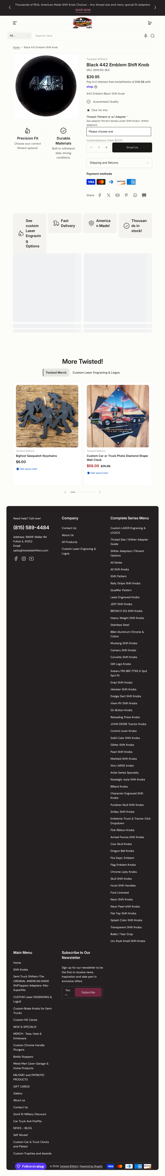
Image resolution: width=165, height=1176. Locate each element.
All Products (69, 542)
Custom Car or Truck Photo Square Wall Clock (44, 457)
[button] (149, 23)
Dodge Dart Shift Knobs (125, 696)
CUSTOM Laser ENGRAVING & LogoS (32, 999)
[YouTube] (31, 558)
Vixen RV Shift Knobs (123, 703)
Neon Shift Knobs (121, 899)
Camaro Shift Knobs (123, 650)
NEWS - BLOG (22, 1128)
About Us (68, 535)
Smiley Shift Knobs (122, 812)
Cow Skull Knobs (121, 844)
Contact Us (69, 528)
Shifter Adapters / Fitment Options (127, 553)
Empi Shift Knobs (121, 682)
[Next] (155, 7)
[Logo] (82, 23)
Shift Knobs (20, 969)
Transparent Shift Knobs (126, 927)
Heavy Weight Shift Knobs (127, 618)
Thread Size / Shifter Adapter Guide (129, 542)
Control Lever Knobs (123, 731)
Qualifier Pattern (121, 590)
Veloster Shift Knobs (123, 689)
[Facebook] (16, 558)
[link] (99, 195)
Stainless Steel (119, 625)
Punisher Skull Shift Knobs (127, 805)
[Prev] (9, 7)
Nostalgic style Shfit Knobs (127, 779)
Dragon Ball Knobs (122, 851)
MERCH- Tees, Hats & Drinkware (27, 1036)
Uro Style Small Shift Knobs (127, 941)
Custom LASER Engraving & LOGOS (128, 530)
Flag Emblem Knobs (123, 865)
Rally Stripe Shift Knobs (125, 583)
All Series (116, 562)
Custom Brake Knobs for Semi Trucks (32, 1011)
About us (19, 1100)
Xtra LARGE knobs (122, 765)
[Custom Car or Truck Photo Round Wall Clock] (118, 416)
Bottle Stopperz (23, 1056)
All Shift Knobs (119, 569)
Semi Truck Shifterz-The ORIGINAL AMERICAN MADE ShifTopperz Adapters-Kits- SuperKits (31, 983)
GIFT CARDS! (21, 1086)
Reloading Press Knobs (125, 717)
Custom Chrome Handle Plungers (28, 1047)
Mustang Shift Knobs (123, 643)
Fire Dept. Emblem (122, 858)
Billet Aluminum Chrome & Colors (127, 634)
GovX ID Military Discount (29, 1114)
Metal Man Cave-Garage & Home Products (30, 1066)
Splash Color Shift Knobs (126, 920)
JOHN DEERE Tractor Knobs (128, 724)
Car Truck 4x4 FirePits (27, 1121)
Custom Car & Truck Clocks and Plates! (31, 1144)
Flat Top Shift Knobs (123, 913)
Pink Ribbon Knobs (122, 830)
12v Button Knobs (121, 710)
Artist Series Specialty (124, 772)
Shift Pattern (118, 576)
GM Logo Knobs (120, 664)
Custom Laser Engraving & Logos (79, 551)
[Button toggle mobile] (15, 23)
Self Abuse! (20, 1135)
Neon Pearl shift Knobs (125, 906)
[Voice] (145, 35)
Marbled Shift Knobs (123, 758)
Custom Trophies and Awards (32, 1153)
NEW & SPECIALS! (24, 1027)
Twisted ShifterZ (69, 1166)
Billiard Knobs (119, 786)
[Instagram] (23, 558)
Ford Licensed (119, 892)
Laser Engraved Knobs (124, 597)
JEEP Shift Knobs (121, 604)
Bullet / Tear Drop (121, 934)
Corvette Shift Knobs (123, 657)
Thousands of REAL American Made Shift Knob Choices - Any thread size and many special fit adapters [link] (82, 4)
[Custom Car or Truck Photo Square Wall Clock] (47, 416)
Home (16, 47)
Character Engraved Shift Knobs (126, 796)
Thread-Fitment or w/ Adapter (106, 117)
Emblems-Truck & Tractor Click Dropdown (130, 821)
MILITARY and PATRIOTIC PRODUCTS (28, 1077)
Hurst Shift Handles (123, 885)
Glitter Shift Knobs (122, 745)
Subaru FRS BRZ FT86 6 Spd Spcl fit (128, 673)
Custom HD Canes (25, 1020)
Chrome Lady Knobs (123, 872)
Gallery (18, 1093)
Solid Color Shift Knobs (125, 738)
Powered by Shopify (91, 1166)
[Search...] (152, 35)
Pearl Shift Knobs (121, 752)
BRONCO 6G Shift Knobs (126, 611)
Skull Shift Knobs (121, 878)
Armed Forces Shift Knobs (127, 837)
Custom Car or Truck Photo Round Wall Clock (114, 457)
